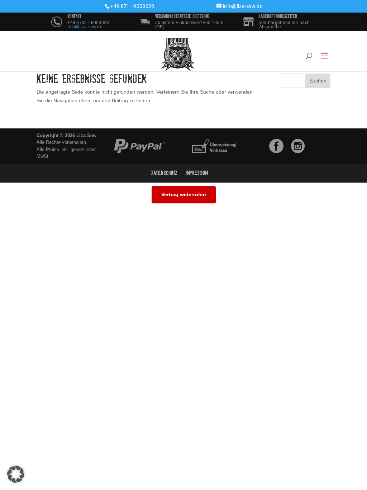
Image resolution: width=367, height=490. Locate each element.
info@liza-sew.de (85, 26)
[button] (16, 474)
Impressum (197, 173)
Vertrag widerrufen (183, 194)
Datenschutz (164, 173)
